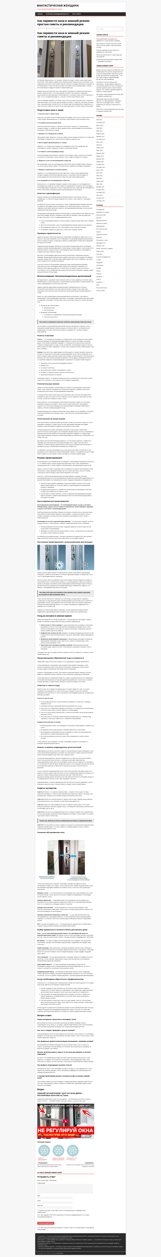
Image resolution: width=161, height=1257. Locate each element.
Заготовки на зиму (101, 229)
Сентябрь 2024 (100, 139)
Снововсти (99, 282)
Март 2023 (99, 184)
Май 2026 (99, 119)
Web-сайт (40, 1205)
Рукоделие (99, 276)
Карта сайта (76, 14)
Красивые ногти (100, 243)
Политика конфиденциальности (57, 14)
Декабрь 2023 (100, 159)
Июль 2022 (99, 195)
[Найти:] (110, 29)
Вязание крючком (101, 220)
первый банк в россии (44, 1243)
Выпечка (98, 218)
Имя (38, 1195)
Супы (97, 285)
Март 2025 (99, 131)
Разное (98, 271)
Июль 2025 (99, 128)
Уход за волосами (101, 288)
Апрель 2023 (99, 181)
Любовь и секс (100, 246)
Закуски (98, 232)
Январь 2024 (99, 156)
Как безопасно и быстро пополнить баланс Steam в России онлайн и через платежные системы (108, 45)
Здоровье (99, 237)
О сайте (98, 260)
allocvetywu (99, 94)
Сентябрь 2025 (100, 122)
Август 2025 (99, 125)
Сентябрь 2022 (100, 192)
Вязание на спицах (101, 223)
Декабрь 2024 (100, 136)
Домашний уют (100, 226)
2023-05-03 (42, 28)
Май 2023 (99, 178)
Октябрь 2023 (100, 164)
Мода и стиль (100, 251)
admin (48, 28)
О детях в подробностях (103, 257)
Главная (40, 14)
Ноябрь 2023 (100, 161)
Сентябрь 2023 (100, 167)
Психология (99, 265)
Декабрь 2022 (100, 187)
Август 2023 (99, 170)
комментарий (41, 1183)
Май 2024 (99, 145)
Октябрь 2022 (100, 189)
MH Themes (60, 1253)
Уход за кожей (100, 290)
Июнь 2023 (99, 175)
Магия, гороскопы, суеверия (104, 248)
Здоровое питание (101, 234)
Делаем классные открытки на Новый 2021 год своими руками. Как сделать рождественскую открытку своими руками (109, 71)
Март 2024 (99, 150)
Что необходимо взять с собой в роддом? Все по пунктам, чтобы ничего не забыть (108, 104)
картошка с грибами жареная (46, 1246)
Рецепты (98, 274)
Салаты (98, 279)
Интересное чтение (102, 240)
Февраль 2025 (100, 133)
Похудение (99, 262)
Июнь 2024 (99, 142)
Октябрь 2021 (100, 198)
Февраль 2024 (100, 153)
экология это (41, 1236)
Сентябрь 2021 (100, 201)
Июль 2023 (99, 173)
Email (39, 1200)
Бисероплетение (101, 215)
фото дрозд (41, 1239)
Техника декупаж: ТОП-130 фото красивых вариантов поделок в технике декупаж (109, 89)
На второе (99, 254)
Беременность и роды (102, 212)
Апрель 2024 (99, 147)
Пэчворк (98, 268)
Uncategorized (56, 28)
